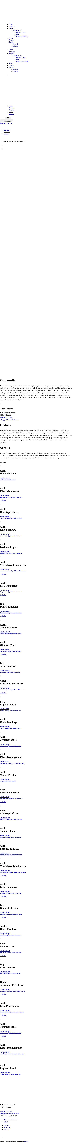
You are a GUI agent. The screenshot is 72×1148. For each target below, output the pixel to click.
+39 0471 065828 (4, 670)
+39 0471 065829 (4, 590)
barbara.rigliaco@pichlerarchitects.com (11, 553)
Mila (18, 34)
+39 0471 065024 (4, 534)
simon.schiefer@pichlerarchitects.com (10, 536)
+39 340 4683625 (4, 495)
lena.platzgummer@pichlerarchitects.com (12, 1012)
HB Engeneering (22, 36)
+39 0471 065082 (4, 516)
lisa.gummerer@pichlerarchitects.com (10, 592)
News (11, 38)
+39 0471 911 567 (6, 417)
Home (11, 24)
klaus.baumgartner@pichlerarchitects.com (12, 763)
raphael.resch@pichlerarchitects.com (10, 710)
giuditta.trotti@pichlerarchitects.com (10, 651)
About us (12, 26)
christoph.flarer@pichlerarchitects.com (11, 518)
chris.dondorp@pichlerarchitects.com (10, 728)
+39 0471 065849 (4, 688)
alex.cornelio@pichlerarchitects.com (10, 672)
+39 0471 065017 (4, 649)
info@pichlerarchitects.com (9, 420)
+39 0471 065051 (4, 761)
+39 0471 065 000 (6, 123)
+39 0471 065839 (4, 744)
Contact (11, 40)
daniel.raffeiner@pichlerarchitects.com (11, 613)
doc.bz (26, 1141)
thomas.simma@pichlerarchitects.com (11, 633)
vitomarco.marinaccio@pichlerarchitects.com (13, 571)
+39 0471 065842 (4, 726)
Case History (17, 30)
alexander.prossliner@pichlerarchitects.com (12, 689)
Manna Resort (21, 32)
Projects (11, 28)
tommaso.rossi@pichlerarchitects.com (10, 746)
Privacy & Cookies (10, 1120)
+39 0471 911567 (4, 611)
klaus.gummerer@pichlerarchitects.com (11, 497)
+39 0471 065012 (4, 569)
